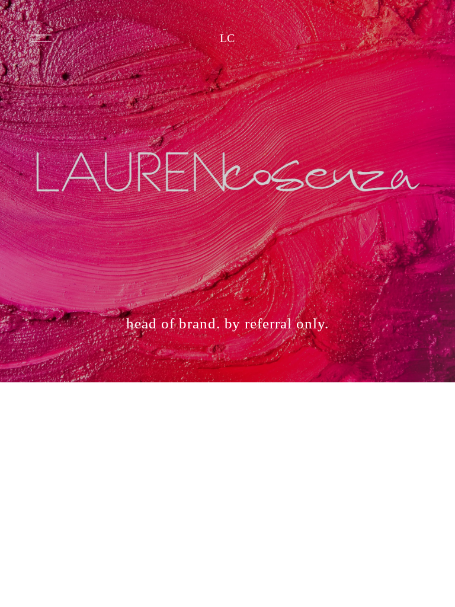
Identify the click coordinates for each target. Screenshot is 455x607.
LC (228, 37)
